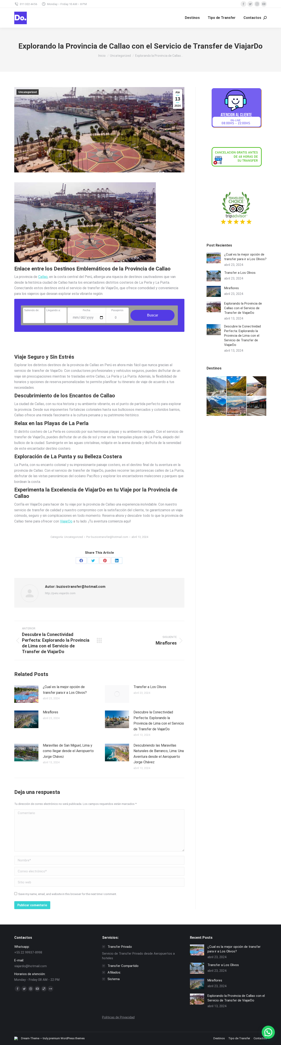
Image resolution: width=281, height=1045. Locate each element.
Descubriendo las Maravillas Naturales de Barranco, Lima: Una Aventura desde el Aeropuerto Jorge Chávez (158, 753)
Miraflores (50, 712)
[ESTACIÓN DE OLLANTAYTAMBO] (217, 406)
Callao (43, 277)
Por (107, 537)
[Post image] (26, 694)
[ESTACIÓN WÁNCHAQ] (257, 386)
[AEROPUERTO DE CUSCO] (257, 406)
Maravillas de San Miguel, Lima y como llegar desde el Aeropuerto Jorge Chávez (68, 751)
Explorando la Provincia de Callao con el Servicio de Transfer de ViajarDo (243, 308)
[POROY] (217, 386)
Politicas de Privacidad (118, 1017)
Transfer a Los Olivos (149, 687)
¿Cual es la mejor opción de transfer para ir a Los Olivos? (65, 690)
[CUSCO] (237, 406)
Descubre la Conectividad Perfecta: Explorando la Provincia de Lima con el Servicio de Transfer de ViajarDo (158, 720)
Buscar (152, 315)
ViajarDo (66, 521)
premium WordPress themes (67, 1038)
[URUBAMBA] (237, 386)
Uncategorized (27, 92)
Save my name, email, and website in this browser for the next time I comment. (67, 894)
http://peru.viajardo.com (60, 593)
